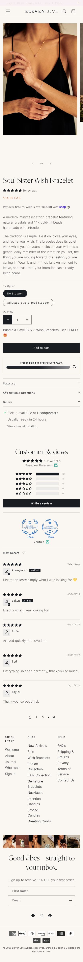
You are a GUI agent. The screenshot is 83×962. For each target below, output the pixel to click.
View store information (22, 426)
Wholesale (12, 768)
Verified (39, 542)
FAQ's (61, 746)
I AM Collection (39, 775)
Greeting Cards (39, 821)
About (9, 756)
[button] (8, 11)
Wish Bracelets (39, 758)
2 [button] (36, 717)
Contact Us (66, 780)
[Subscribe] (70, 900)
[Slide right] (50, 163)
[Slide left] (32, 163)
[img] (12, 564)
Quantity (8, 311)
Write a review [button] (41, 503)
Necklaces (35, 793)
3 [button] (43, 717)
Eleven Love (18, 947)
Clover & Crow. (43, 951)
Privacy (63, 763)
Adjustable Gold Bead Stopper (28, 302)
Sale (31, 752)
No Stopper (15, 293)
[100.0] (30, 527)
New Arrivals (37, 746)
